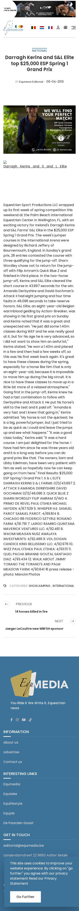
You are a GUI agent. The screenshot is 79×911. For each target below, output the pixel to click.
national (39, 51)
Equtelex (10, 794)
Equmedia (11, 784)
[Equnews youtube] (24, 719)
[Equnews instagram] (17, 719)
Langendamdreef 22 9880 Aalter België (35, 855)
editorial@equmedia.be (23, 845)
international (63, 586)
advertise (11, 752)
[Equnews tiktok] (30, 719)
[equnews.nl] (42, 28)
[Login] (58, 27)
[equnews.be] (33, 28)
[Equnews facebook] (12, 719)
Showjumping (39, 586)
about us (10, 742)
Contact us (12, 762)
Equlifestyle (12, 803)
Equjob (9, 813)
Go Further (25, 896)
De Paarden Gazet (18, 823)
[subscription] (65, 27)
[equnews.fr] (50, 28)
